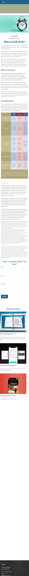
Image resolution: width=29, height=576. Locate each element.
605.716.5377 (7, 567)
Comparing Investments (8, 365)
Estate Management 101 (8, 334)
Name (2, 267)
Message (3, 284)
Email (2, 275)
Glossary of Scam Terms (8, 396)
